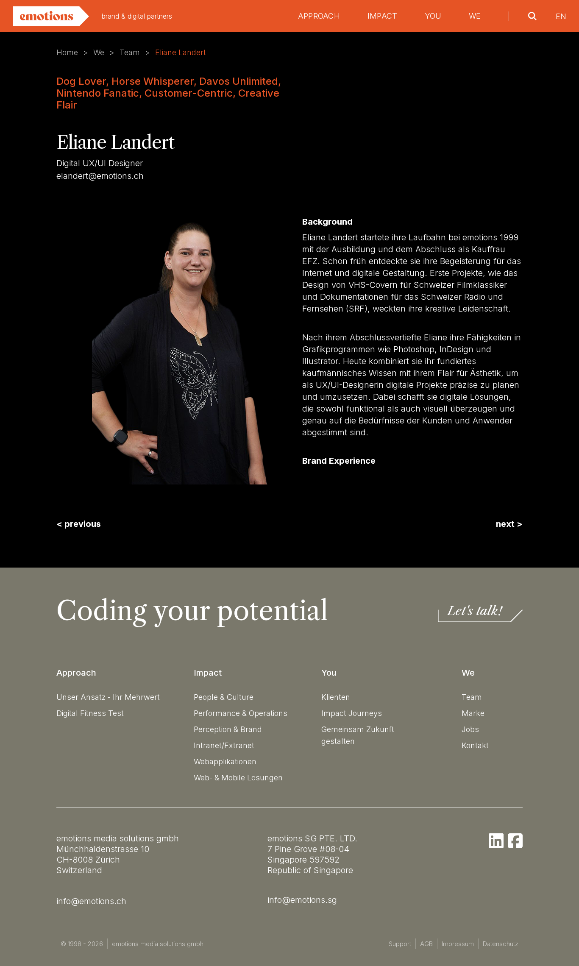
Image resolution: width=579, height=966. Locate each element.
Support (400, 944)
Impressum (458, 944)
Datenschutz (500, 944)
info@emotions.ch (91, 901)
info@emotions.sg (302, 900)
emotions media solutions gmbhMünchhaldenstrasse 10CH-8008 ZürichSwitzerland (117, 854)
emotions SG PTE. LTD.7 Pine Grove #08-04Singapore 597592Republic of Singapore (312, 854)
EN (561, 16)
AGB (426, 944)
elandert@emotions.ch (100, 176)
